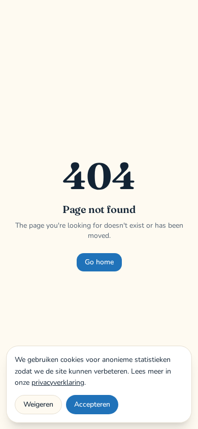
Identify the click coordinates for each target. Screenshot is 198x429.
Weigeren (38, 404)
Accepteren (92, 404)
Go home (99, 262)
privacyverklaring (57, 382)
